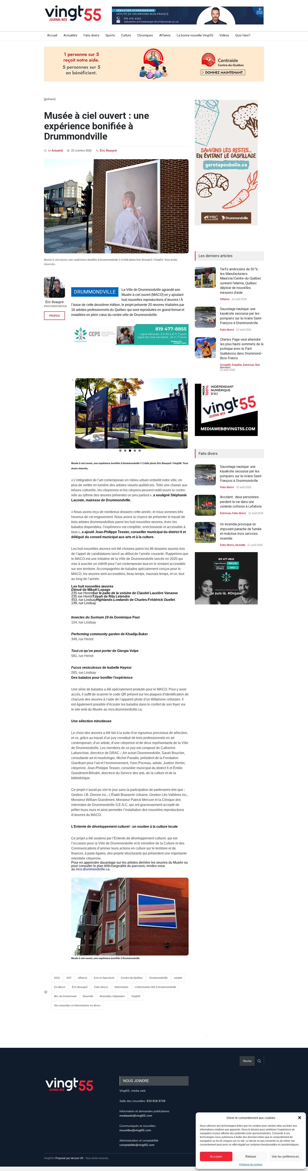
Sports (110, 35)
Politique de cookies (250, 1164)
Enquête (237, 364)
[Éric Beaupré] (54, 287)
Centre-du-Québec (132, 978)
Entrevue (248, 364)
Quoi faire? (242, 35)
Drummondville (158, 978)
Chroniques (145, 35)
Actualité (57, 150)
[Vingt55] (73, 17)
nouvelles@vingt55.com (135, 1130)
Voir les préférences (285, 1156)
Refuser (250, 1156)
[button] (300, 1118)
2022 (57, 978)
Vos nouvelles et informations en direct (77, 1005)
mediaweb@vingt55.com (135, 1115)
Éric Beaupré (108, 150)
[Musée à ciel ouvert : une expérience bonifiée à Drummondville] (116, 206)
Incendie (240, 545)
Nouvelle (88, 996)
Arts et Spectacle (104, 978)
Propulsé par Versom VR (69, 1158)
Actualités (70, 35)
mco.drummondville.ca (92, 869)
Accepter (216, 1156)
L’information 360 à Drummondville (155, 987)
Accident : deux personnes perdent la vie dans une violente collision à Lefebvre (241, 501)
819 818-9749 (156, 1101)
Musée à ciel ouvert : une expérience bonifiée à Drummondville (96, 126)
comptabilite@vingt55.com (136, 1145)
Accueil (52, 35)
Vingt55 (135, 996)
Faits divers (91, 35)
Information (121, 987)
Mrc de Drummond (65, 996)
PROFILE (54, 315)
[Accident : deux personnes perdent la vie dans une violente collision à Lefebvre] (205, 505)
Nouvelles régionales (112, 996)
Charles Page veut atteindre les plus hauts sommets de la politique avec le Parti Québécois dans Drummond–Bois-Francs (241, 348)
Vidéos (224, 35)
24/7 (68, 978)
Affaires (165, 35)
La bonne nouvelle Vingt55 (195, 35)
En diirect (59, 987)
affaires (82, 978)
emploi (178, 978)
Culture (126, 35)
